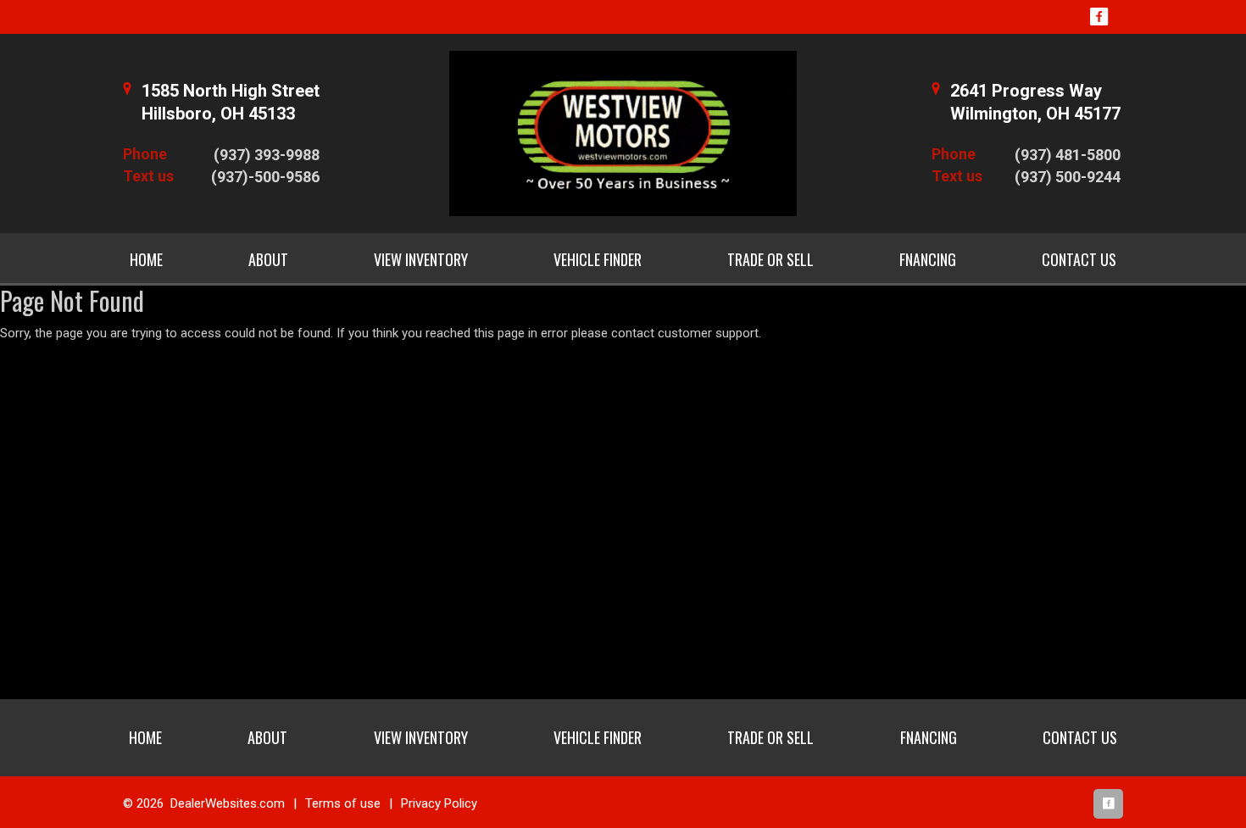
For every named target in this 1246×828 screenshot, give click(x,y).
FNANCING (927, 259)
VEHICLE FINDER (597, 259)
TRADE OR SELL (770, 259)
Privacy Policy (439, 803)
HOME (146, 259)
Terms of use (343, 803)
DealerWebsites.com (227, 803)
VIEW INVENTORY (421, 259)
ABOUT (268, 259)
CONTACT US (1079, 259)
